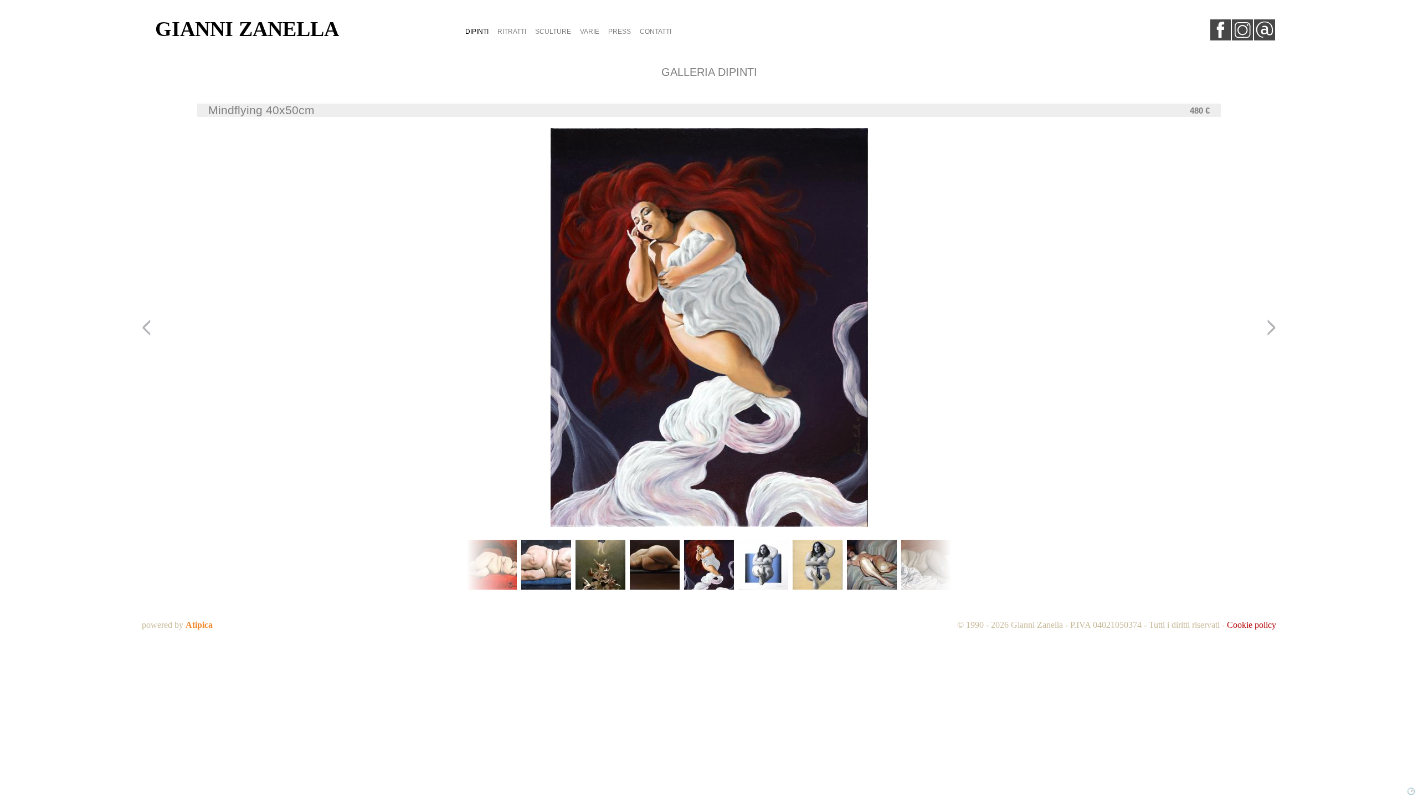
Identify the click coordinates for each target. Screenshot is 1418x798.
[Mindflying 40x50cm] (709, 565)
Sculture (553, 31)
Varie (589, 31)
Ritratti (511, 31)
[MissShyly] (492, 565)
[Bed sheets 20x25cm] (926, 565)
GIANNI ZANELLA (247, 28)
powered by (177, 625)
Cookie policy (1251, 625)
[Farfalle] (546, 565)
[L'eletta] (600, 565)
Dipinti (477, 31)
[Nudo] (872, 565)
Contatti (655, 31)
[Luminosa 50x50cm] (763, 565)
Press (619, 31)
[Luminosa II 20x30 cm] (817, 565)
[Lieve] (655, 565)
